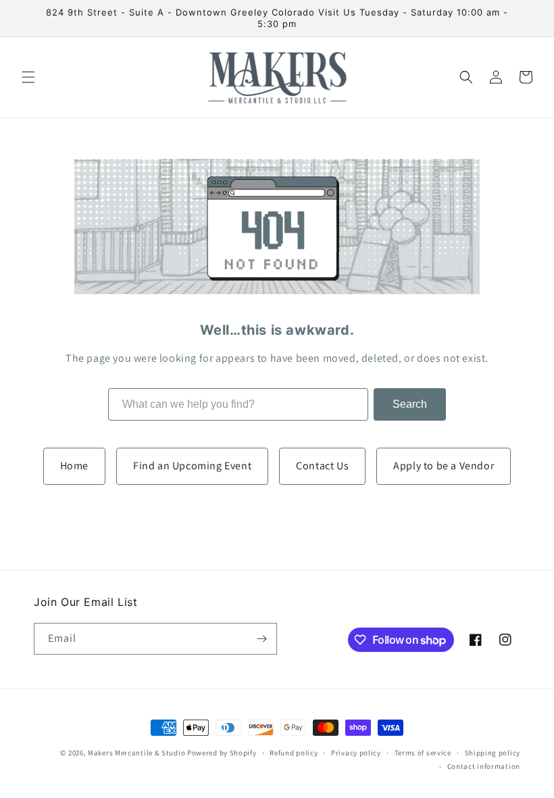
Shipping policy (493, 752)
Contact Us (322, 466)
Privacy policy (356, 752)
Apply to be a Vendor (443, 466)
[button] (28, 77)
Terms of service (423, 752)
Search (410, 404)
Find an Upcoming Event (192, 466)
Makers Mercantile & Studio (136, 752)
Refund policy (294, 752)
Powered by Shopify (222, 752)
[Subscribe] (261, 639)
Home (74, 466)
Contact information (483, 766)
